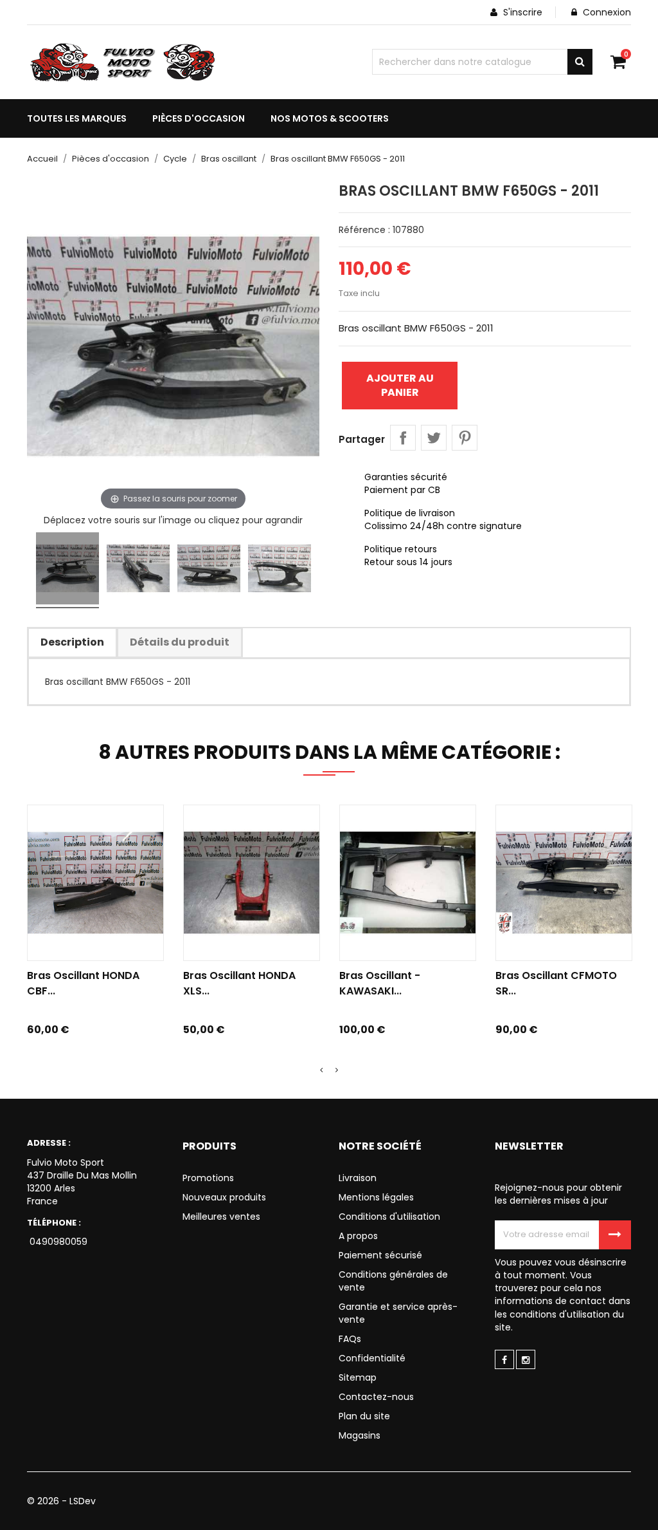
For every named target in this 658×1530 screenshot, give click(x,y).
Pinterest (464, 438)
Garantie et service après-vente (398, 1313)
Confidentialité (372, 1358)
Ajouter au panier (400, 385)
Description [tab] (72, 642)
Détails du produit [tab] (179, 642)
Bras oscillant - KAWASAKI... (379, 983)
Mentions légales (376, 1197)
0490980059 (57, 1241)
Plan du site (364, 1416)
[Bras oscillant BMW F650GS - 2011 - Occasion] (67, 570)
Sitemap (358, 1377)
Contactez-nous (376, 1396)
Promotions (208, 1177)
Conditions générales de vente (393, 1281)
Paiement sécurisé (380, 1255)
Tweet (434, 438)
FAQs (350, 1338)
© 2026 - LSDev (61, 1501)
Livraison (358, 1177)
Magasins (359, 1435)
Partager (403, 438)
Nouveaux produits (224, 1197)
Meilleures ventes (221, 1216)
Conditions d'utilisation (389, 1216)
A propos (358, 1235)
